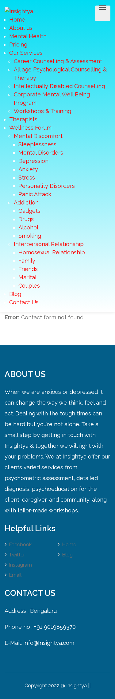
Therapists (23, 119)
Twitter (17, 555)
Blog (15, 294)
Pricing (18, 44)
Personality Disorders (46, 186)
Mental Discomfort (38, 136)
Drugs (26, 219)
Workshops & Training (42, 111)
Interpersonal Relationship (49, 244)
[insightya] (19, 10)
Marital (27, 277)
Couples (29, 285)
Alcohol (28, 227)
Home (17, 19)
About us (21, 28)
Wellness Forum (30, 127)
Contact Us (24, 302)
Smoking (29, 235)
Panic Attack (34, 194)
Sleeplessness (37, 144)
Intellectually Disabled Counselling (59, 86)
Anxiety (28, 169)
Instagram (20, 565)
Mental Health (28, 36)
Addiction (26, 202)
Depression (33, 161)
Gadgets (29, 211)
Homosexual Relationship (51, 252)
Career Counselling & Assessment (58, 61)
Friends (28, 269)
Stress (26, 177)
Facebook (20, 544)
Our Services (26, 53)
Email (15, 575)
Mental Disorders (40, 152)
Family (26, 260)
